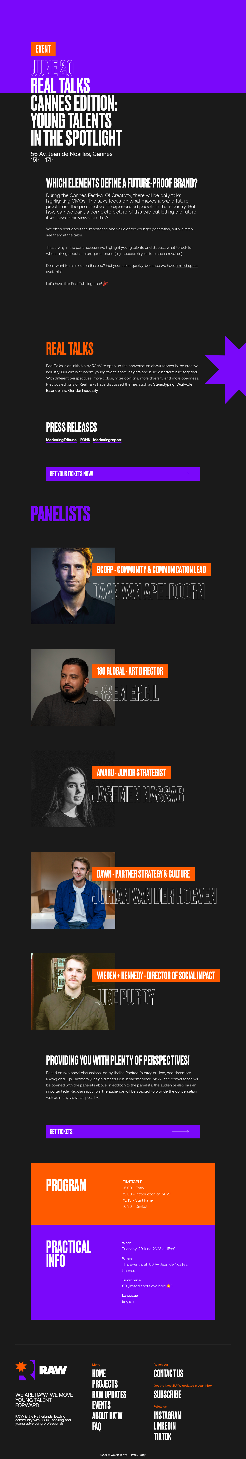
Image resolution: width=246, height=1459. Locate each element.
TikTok (162, 1436)
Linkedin (165, 1426)
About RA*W (107, 1415)
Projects (105, 1384)
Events (101, 1405)
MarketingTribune (61, 439)
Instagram (168, 1415)
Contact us (168, 1373)
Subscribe (167, 1394)
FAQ (96, 1426)
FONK (85, 439)
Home (99, 1373)
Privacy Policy (137, 1454)
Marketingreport (107, 439)
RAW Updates (109, 1394)
